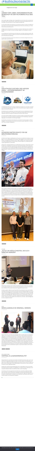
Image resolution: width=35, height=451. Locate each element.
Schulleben (3, 249)
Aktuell (3, 11)
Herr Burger (4, 81)
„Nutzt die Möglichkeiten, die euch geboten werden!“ (15, 251)
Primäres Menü (34, 5)
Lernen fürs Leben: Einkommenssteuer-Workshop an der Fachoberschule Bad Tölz (17, 14)
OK (17, 449)
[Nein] (33, 448)
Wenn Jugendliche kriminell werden (16, 308)
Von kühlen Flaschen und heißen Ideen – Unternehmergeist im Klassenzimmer (15, 90)
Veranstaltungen (6, 354)
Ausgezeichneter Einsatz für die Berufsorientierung (14, 133)
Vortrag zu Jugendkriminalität (14, 356)
